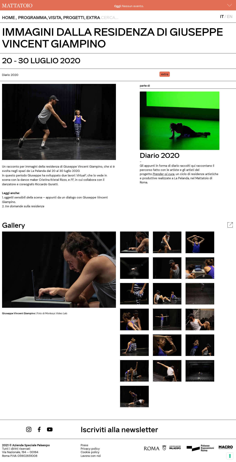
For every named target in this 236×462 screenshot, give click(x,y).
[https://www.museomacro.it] (225, 448)
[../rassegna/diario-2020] (179, 120)
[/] (17, 5)
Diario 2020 (160, 155)
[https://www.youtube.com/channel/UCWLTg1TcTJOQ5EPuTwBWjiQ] (50, 429)
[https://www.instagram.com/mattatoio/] (28, 429)
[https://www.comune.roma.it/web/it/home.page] (155, 448)
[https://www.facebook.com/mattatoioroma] (39, 429)
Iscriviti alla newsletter (119, 429)
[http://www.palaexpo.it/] (175, 448)
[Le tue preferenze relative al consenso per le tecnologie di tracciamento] (230, 456)
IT (222, 16)
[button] (229, 5)
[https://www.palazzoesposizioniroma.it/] (199, 448)
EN (230, 16)
